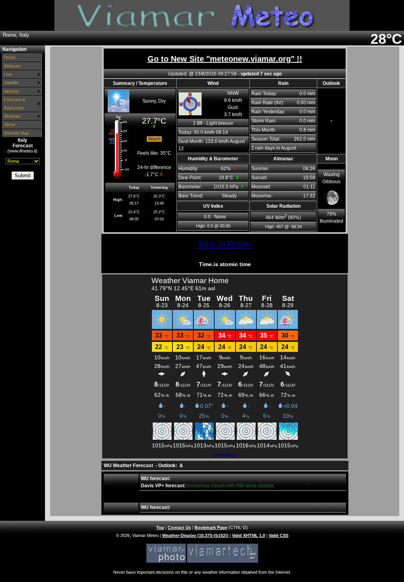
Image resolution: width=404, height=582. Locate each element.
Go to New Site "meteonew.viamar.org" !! (225, 58)
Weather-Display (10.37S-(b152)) (196, 535)
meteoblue (225, 455)
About (9, 124)
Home (9, 57)
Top (160, 527)
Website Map (16, 133)
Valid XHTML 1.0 (248, 535)
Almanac (12, 116)
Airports (11, 91)
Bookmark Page (211, 527)
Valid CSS (278, 535)
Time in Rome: (224, 244)
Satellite (11, 82)
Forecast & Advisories (14, 103)
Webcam (12, 66)
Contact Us (179, 527)
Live (8, 74)
